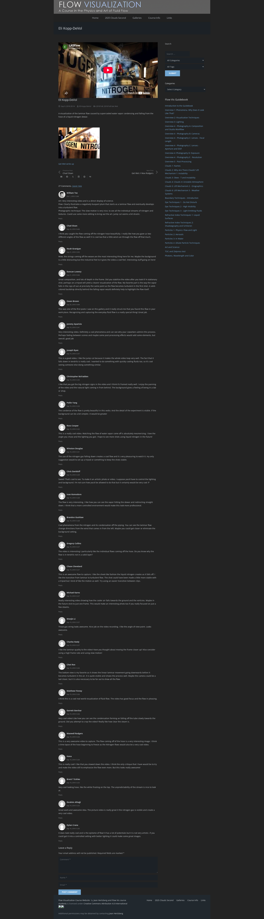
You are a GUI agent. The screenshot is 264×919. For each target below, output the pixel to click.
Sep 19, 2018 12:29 (73, 475)
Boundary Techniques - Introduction (181, 198)
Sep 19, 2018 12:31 (73, 452)
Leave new (77, 186)
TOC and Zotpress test (175, 251)
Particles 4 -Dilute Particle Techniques (182, 243)
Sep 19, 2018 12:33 (73, 406)
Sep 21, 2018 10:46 (73, 275)
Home (149, 900)
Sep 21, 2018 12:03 (73, 252)
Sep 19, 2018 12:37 (73, 354)
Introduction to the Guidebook (179, 105)
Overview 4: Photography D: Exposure (182, 153)
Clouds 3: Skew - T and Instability (180, 177)
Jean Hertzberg (116, 913)
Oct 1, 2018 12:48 (73, 196)
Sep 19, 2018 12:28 (73, 498)
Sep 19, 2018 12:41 (73, 327)
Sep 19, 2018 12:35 (73, 380)
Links (203, 900)
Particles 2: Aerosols (174, 234)
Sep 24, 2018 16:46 (73, 229)
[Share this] (67, 177)
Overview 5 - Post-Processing (178, 161)
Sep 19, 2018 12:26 (73, 668)
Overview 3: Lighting (174, 122)
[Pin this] (84, 177)
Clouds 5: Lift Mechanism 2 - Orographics (184, 186)
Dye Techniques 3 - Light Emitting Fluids (183, 210)
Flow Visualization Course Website (74, 900)
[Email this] (61, 177)
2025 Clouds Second (164, 900)
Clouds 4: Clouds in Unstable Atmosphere (184, 182)
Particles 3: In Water (174, 238)
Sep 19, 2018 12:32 (73, 429)
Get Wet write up (66, 164)
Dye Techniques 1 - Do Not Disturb (181, 202)
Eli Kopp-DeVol (85, 106)
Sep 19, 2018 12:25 (73, 783)
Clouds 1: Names (173, 165)
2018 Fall (99, 106)
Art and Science (172, 247)
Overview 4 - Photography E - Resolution (183, 157)
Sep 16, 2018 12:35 (73, 828)
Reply (60, 218)
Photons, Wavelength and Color (179, 255)
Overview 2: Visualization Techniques (182, 117)
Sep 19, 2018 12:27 (73, 547)
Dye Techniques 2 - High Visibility (180, 206)
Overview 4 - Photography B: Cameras (182, 133)
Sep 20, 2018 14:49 (73, 305)
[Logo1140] (132, 7)
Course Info (192, 900)
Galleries (180, 900)
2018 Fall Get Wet (111, 106)
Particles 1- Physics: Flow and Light (181, 230)
